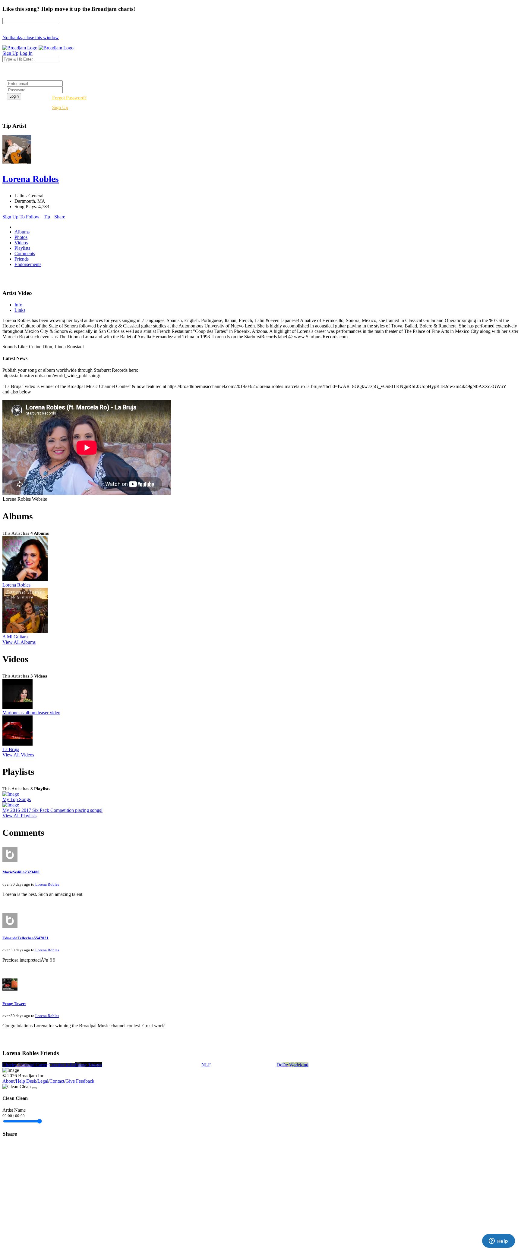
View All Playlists (19, 815)
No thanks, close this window (30, 37)
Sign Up (60, 107)
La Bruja (10, 749)
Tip (47, 216)
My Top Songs (16, 799)
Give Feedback (79, 1081)
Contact (56, 1081)
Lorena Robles (16, 584)
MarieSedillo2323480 (20, 872)
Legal (42, 1081)
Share (59, 216)
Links (19, 310)
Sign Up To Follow (20, 216)
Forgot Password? (69, 97)
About (8, 1081)
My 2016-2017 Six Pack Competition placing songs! (52, 810)
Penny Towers (14, 1003)
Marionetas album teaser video (31, 712)
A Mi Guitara (15, 636)
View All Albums (19, 642)
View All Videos (18, 754)
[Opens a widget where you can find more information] (498, 1241)
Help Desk (26, 1081)
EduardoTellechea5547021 (25, 938)
